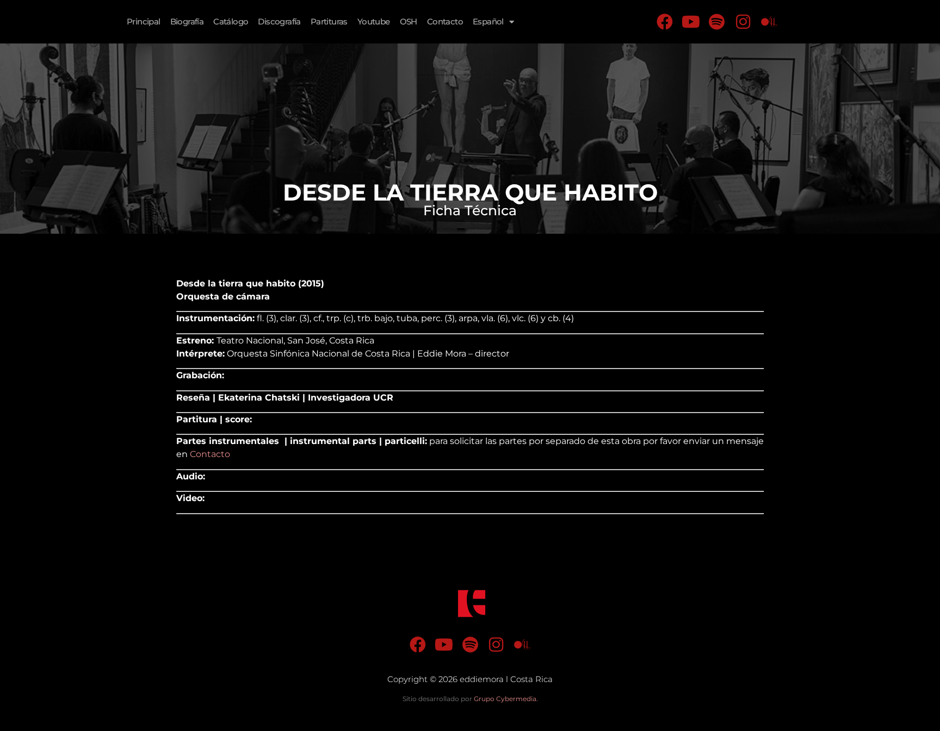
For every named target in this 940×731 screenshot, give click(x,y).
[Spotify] (717, 21)
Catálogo (230, 21)
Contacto (445, 21)
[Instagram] (743, 21)
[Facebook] (664, 21)
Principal (143, 21)
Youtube (373, 21)
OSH (408, 21)
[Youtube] (690, 21)
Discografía (279, 21)
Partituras (329, 21)
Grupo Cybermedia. (506, 699)
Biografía (187, 21)
